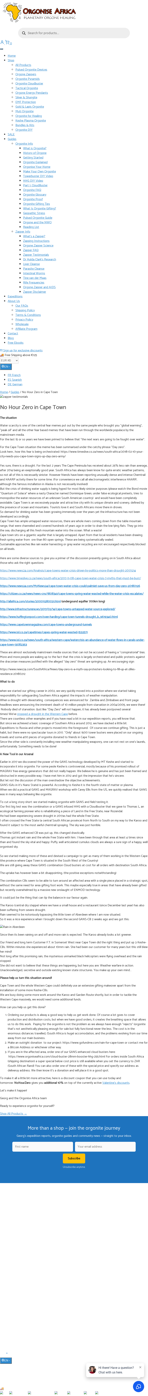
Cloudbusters (15, 1244)
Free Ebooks (16, 342)
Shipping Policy (25, 310)
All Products (23, 65)
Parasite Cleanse (33, 268)
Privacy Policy (24, 319)
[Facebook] (2, 1354)
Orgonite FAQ (32, 190)
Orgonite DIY (24, 130)
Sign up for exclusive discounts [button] (23, 350)
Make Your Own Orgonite (39, 171)
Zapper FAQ (31, 250)
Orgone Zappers (25, 74)
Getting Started (33, 157)
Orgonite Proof (33, 199)
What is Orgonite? (34, 148)
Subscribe (74, 1158)
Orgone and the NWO (37, 222)
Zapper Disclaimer (34, 292)
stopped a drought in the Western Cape (42, 714)
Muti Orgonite (24, 111)
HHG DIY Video (33, 180)
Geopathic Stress (34, 213)
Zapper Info (22, 231)
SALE (11, 134)
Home (12, 55)
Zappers (12, 1261)
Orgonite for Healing (28, 116)
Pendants (13, 1250)
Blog (11, 338)
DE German (15, 384)
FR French (14, 375)
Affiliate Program (26, 329)
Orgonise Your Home (36, 167)
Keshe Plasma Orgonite (30, 120)
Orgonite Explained (35, 162)
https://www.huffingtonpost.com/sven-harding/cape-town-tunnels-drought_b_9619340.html (59, 617)
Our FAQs (21, 305)
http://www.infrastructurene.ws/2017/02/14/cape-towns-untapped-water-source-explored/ (57, 609)
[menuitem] (78, 375)
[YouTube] (7, 1354)
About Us (14, 301)
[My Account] (2, 43)
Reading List (31, 227)
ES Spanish (15, 379)
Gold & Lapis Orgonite (29, 106)
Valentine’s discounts (116, 1082)
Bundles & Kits (24, 125)
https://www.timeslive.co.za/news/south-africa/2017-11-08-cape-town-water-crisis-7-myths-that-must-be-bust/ (70, 578)
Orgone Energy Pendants (31, 92)
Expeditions (15, 296)
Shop (11, 60)
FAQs (11, 1307)
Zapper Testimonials (36, 254)
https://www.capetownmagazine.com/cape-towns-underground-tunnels (46, 624)
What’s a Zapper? (34, 236)
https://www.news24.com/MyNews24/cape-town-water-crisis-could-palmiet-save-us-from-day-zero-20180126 (70, 586)
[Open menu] (1, 49)
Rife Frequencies (33, 282)
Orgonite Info (24, 143)
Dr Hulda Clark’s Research (39, 259)
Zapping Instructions (36, 241)
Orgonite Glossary (34, 194)
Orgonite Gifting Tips (36, 204)
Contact (13, 333)
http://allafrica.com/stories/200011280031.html (30, 601)
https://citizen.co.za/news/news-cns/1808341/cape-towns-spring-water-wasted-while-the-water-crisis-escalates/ (72, 593)
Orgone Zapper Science (38, 245)
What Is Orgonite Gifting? (39, 208)
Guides (12, 139)
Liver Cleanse (31, 264)
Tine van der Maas (34, 278)
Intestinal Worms (34, 273)
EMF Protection (25, 102)
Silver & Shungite (26, 97)
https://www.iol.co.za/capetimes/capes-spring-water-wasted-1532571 (44, 632)
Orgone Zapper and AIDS (39, 287)
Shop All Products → (13, 1113)
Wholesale (22, 324)
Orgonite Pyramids (27, 79)
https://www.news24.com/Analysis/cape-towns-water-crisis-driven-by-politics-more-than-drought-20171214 (68, 570)
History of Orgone (34, 153)
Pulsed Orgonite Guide (37, 217)
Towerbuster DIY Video (38, 176)
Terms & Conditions (28, 315)
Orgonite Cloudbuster (29, 83)
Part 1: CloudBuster (35, 185)
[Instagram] (12, 1354)
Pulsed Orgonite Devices (31, 69)
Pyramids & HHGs (18, 1256)
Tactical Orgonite (26, 88)
